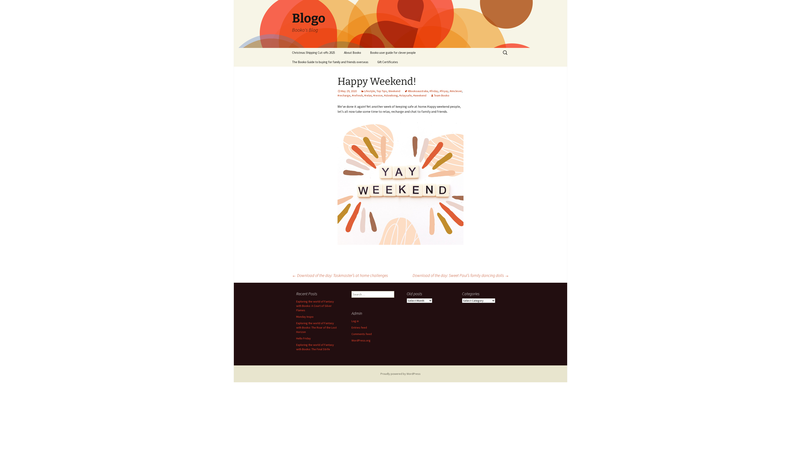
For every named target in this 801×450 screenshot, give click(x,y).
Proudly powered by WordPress (400, 374)
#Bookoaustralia (418, 91)
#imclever (456, 91)
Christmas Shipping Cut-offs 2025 (313, 53)
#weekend (419, 95)
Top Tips (382, 91)
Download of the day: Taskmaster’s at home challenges (340, 275)
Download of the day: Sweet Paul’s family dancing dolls (461, 275)
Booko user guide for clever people (393, 53)
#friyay (444, 91)
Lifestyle (369, 91)
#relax (368, 95)
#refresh (357, 95)
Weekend (394, 91)
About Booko (352, 53)
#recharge (344, 95)
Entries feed (359, 327)
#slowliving (391, 95)
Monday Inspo (305, 317)
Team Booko (441, 95)
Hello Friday (303, 338)
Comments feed (361, 334)
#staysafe (405, 95)
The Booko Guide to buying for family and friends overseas (330, 62)
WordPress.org (360, 340)
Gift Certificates (387, 62)
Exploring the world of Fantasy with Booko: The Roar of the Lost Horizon (316, 327)
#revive (378, 95)
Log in (355, 321)
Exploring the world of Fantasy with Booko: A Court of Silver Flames (315, 306)
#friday (433, 91)
